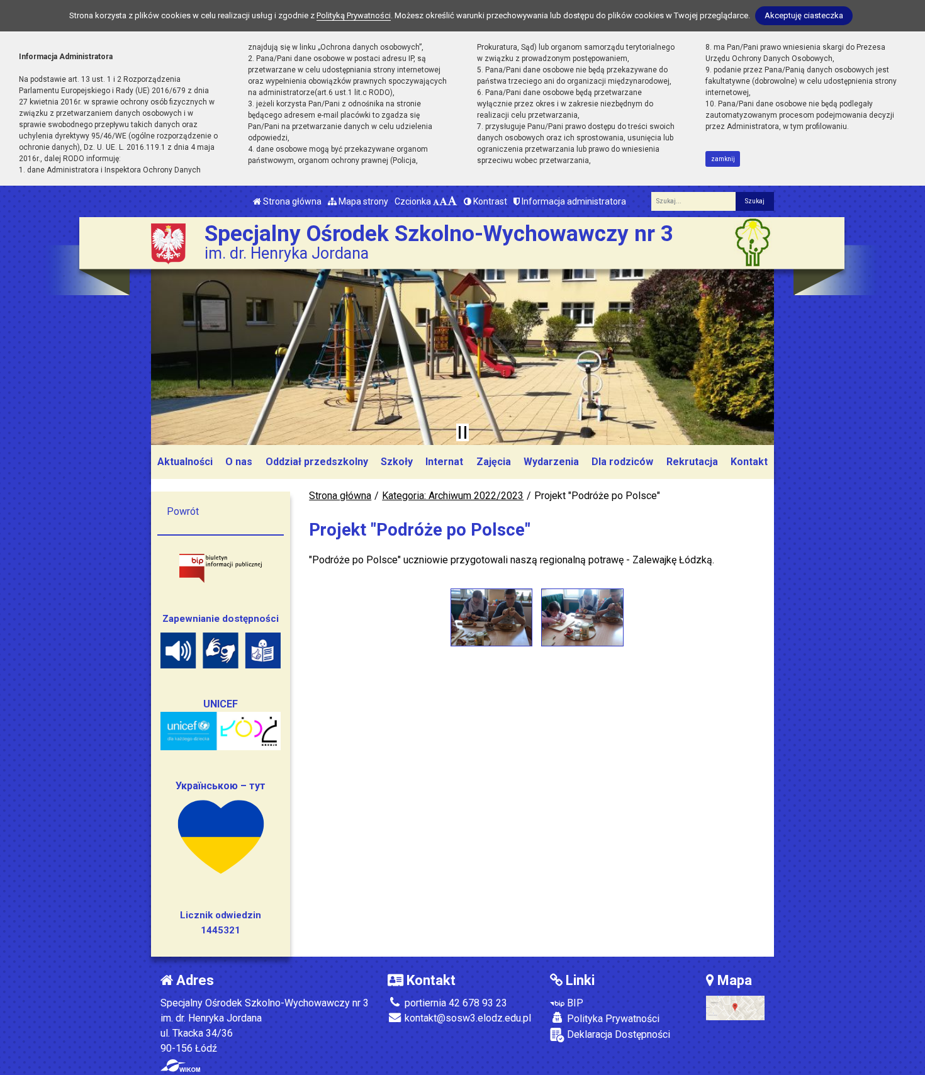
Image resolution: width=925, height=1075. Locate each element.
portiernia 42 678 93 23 (454, 1003)
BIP (573, 1003)
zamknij (723, 158)
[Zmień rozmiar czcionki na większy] (443, 201)
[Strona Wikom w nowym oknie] (180, 1065)
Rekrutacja (692, 462)
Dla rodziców (622, 462)
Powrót (183, 511)
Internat (444, 462)
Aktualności (185, 462)
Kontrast (489, 201)
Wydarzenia (551, 462)
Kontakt (749, 462)
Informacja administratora (573, 201)
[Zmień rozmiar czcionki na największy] (452, 201)
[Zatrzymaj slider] (462, 432)
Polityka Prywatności (611, 1019)
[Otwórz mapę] (735, 1007)
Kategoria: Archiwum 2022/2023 (453, 496)
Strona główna (291, 201)
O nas (238, 462)
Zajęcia (493, 462)
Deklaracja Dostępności (617, 1034)
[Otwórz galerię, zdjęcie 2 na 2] (582, 617)
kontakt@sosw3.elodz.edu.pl (466, 1018)
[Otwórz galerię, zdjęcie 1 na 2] (491, 617)
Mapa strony (362, 201)
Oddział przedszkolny (317, 462)
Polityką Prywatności (354, 15)
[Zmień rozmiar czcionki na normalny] (436, 201)
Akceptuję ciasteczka (804, 15)
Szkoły (397, 462)
